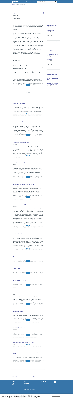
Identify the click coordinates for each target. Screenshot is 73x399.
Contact (13, 384)
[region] (36, 396)
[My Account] (59, 1)
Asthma (34, 376)
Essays (27, 1)
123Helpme (13, 4)
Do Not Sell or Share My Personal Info (56, 396)
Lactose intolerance (35, 375)
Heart (38, 27)
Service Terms (26, 388)
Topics (30, 1)
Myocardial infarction (14, 376)
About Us (13, 383)
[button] (43, 13)
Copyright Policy (26, 383)
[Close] (72, 396)
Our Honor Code (26, 385)
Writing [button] (34, 1)
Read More (28, 113)
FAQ (12, 385)
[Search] (56, 2)
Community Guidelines (27, 384)
